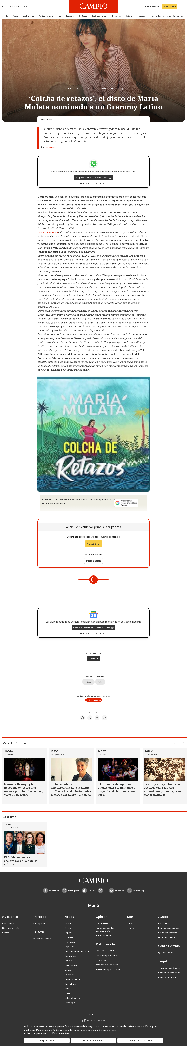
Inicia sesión (93, 560)
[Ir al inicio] (93, 6)
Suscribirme (93, 544)
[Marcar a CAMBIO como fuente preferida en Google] (126, 503)
